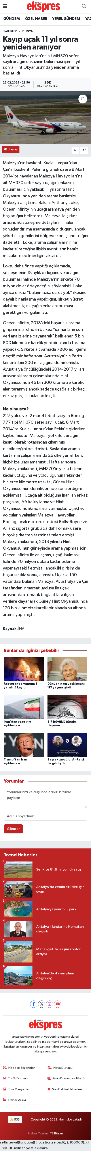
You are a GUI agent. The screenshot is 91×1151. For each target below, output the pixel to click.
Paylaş (13, 149)
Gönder (13, 829)
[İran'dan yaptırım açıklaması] (24, 707)
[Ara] (84, 7)
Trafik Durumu (18, 1078)
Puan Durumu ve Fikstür (69, 1078)
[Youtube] (57, 1004)
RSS (17, 1119)
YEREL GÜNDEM (66, 19)
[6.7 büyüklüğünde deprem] (67, 707)
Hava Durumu (62, 1067)
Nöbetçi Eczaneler (21, 1067)
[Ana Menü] (5, 6)
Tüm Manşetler (19, 1089)
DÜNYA (27, 31)
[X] (41, 1004)
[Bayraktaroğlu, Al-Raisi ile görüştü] (67, 745)
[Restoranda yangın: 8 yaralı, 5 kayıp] (24, 669)
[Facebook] (33, 1004)
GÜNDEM (11, 19)
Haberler (10, 31)
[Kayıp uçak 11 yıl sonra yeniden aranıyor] (45, 117)
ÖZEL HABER (36, 19)
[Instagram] (49, 1004)
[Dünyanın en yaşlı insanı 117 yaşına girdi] (67, 669)
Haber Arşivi (17, 1100)
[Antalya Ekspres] (43, 6)
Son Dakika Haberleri (67, 1089)
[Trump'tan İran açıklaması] (24, 745)
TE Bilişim (56, 1133)
